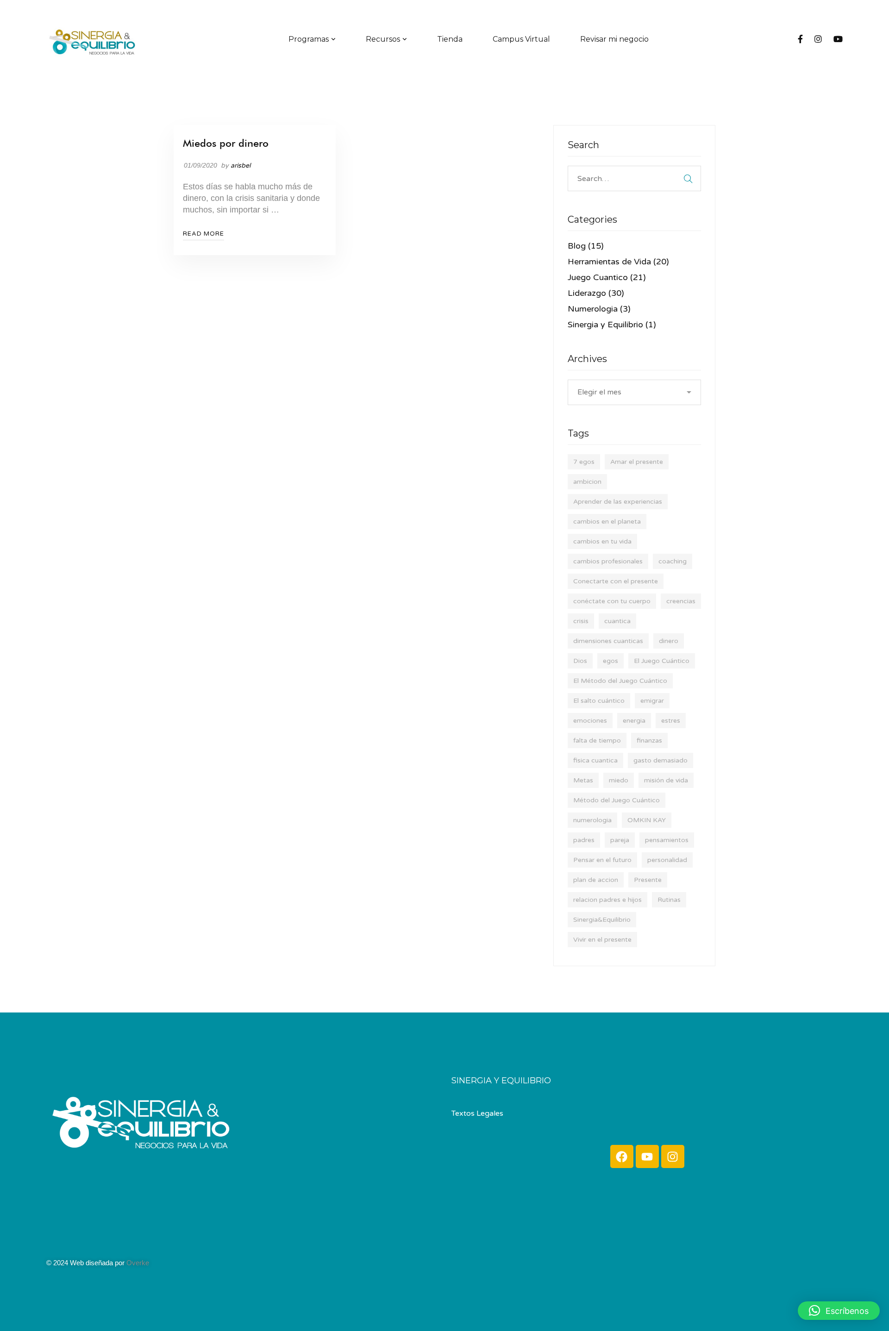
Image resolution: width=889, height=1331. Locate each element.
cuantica (617, 621)
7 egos (584, 462)
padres (584, 840)
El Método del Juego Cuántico (620, 681)
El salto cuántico (599, 701)
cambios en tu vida (602, 541)
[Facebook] (800, 39)
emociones (590, 721)
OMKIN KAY (646, 820)
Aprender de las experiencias (617, 502)
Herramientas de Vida (618, 261)
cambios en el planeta (607, 521)
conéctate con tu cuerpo (612, 601)
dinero (668, 641)
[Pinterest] (83, 1243)
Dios (580, 661)
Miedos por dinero (226, 143)
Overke (137, 1263)
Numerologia (599, 309)
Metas (583, 780)
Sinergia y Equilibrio (612, 324)
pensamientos (667, 840)
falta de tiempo (597, 740)
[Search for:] (634, 178)
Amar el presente (636, 462)
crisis (580, 621)
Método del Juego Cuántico (616, 800)
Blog (586, 246)
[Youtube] (647, 1156)
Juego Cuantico (607, 277)
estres (670, 721)
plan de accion (595, 880)
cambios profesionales (608, 561)
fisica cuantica (595, 760)
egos (610, 661)
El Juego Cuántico (661, 661)
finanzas (649, 740)
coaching (672, 561)
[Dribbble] (74, 1243)
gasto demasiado (660, 760)
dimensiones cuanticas (608, 641)
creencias (680, 601)
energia (634, 721)
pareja (619, 840)
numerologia (592, 820)
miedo (618, 780)
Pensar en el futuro (602, 860)
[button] (839, 1310)
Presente (648, 880)
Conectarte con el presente (615, 581)
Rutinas (669, 900)
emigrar (652, 701)
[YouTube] (838, 39)
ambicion (587, 482)
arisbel (240, 165)
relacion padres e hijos (607, 900)
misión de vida (666, 780)
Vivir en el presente (602, 940)
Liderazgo (596, 293)
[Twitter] (55, 1243)
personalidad (667, 860)
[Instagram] (818, 39)
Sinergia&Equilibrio (602, 920)
